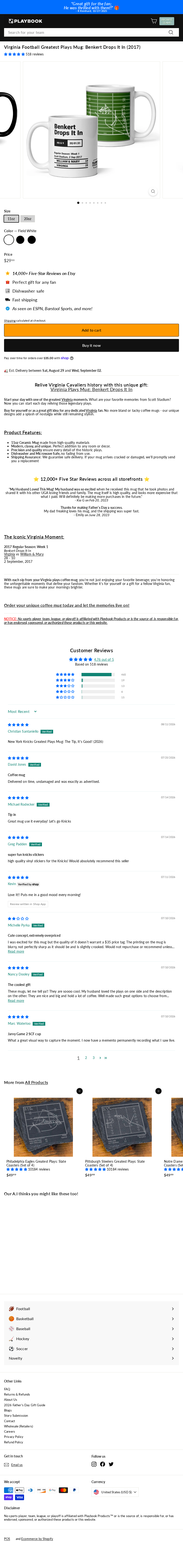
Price (8, 254)
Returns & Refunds (17, 1394)
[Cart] (153, 21)
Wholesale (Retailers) (18, 1426)
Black (31, 240)
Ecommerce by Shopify (37, 1539)
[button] (15, 54)
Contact (9, 1421)
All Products (36, 1082)
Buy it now (91, 345)
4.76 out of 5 (104, 659)
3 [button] (94, 1058)
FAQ (7, 1389)
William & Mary (32, 554)
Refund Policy (13, 1442)
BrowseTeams (167, 21)
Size (7, 211)
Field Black (20, 240)
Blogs (8, 1410)
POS (7, 1539)
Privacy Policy (13, 1437)
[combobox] (91, 32)
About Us (10, 1399)
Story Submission (16, 1415)
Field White (9, 240)
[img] (18, 725)
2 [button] (86, 1058)
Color (20, 231)
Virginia (67, 399)
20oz (27, 219)
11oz (11, 219)
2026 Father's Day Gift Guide (24, 1405)
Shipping (9, 320)
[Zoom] (153, 191)
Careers (9, 1431)
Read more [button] (16, 951)
